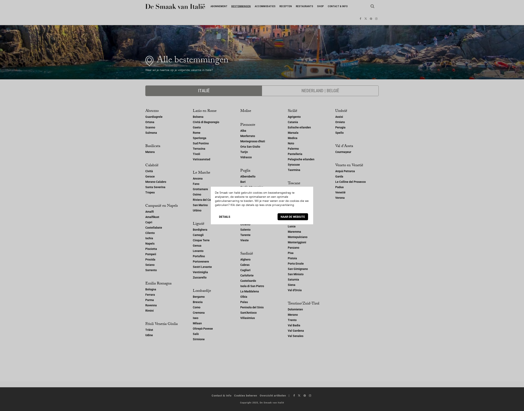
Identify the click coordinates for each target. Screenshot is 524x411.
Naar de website (293, 216)
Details (224, 216)
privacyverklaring (283, 205)
